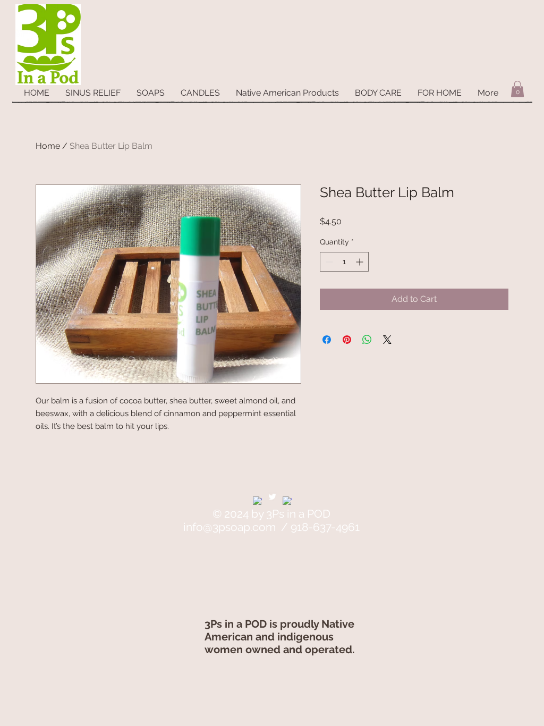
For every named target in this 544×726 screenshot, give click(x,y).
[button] (517, 89)
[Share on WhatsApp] (367, 339)
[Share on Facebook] (326, 339)
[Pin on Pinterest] (347, 339)
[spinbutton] (344, 261)
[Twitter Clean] (272, 496)
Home (48, 146)
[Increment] (360, 261)
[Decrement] (328, 261)
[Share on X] (387, 339)
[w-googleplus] (287, 500)
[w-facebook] (257, 500)
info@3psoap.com (229, 527)
